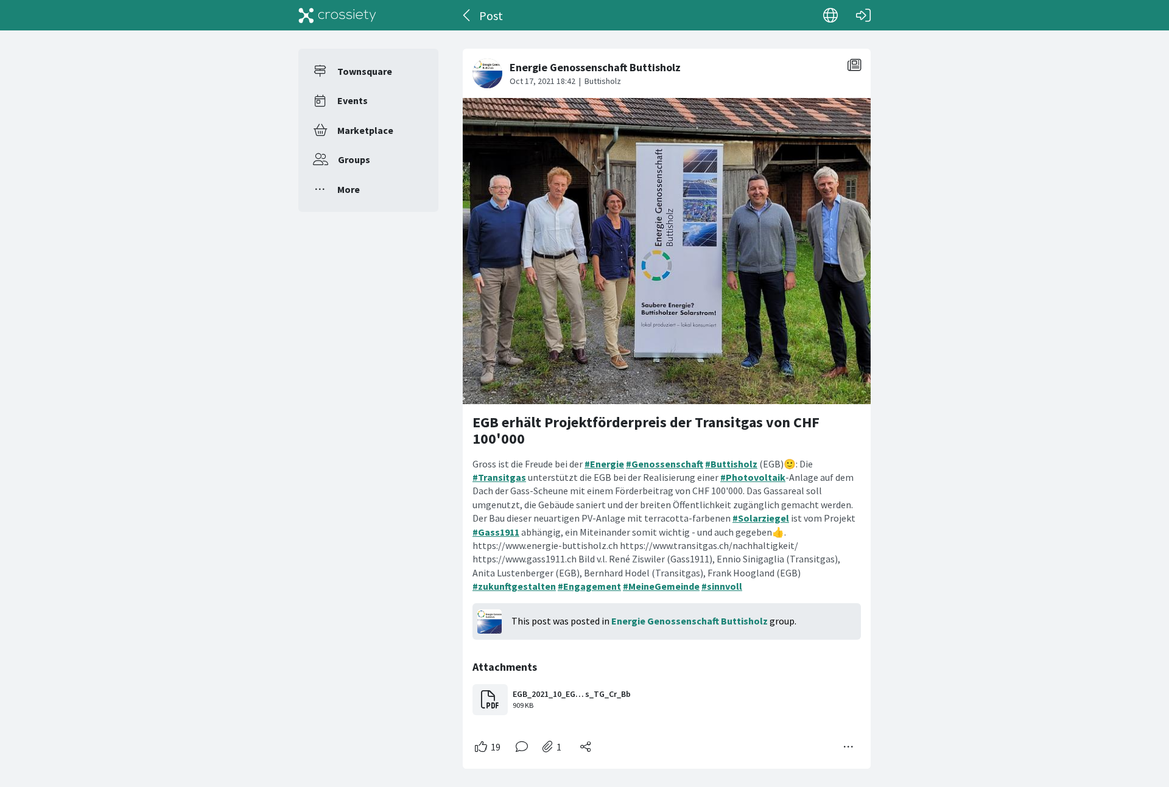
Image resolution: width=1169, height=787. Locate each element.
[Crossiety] (337, 15)
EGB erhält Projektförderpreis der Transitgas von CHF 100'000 (646, 431)
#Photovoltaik (752, 477)
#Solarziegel (760, 518)
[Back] (467, 15)
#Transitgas (499, 477)
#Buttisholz (731, 464)
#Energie (604, 464)
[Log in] (863, 15)
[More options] (849, 747)
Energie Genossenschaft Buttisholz (689, 621)
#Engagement (589, 586)
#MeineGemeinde (661, 586)
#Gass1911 (495, 532)
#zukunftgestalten (514, 586)
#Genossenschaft (664, 464)
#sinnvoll (721, 586)
